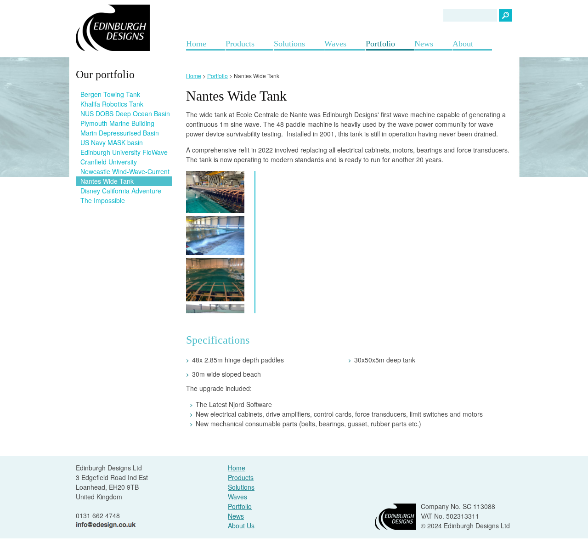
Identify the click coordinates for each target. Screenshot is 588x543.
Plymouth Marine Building (117, 123)
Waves (335, 43)
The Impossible (102, 200)
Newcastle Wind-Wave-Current (125, 171)
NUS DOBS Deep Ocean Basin (125, 113)
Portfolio (380, 43)
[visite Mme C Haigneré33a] (215, 279)
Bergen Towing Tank (110, 94)
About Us (241, 525)
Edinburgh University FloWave (124, 152)
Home (196, 43)
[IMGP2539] (215, 235)
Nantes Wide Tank (107, 181)
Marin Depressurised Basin (119, 132)
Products (240, 43)
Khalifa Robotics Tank (111, 103)
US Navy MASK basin (111, 142)
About (462, 43)
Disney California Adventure (120, 190)
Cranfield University (108, 161)
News (423, 43)
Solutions (289, 43)
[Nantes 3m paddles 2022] (215, 192)
